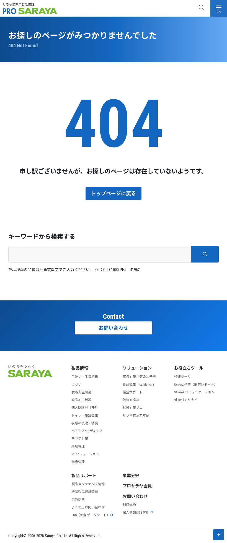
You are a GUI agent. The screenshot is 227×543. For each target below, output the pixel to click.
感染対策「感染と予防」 (141, 377)
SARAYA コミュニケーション (194, 392)
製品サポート (83, 475)
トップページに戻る (113, 193)
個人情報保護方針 (136, 513)
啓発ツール (182, 377)
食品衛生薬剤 (81, 392)
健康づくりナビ (185, 400)
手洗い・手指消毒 (84, 377)
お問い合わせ (113, 328)
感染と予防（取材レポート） (195, 384)
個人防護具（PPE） (85, 408)
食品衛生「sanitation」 (139, 384)
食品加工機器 (81, 400)
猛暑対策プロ (133, 408)
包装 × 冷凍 (131, 400)
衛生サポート (133, 392)
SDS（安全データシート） (90, 515)
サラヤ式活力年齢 (136, 415)
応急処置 (78, 500)
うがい (76, 384)
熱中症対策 (79, 439)
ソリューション (137, 368)
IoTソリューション (85, 454)
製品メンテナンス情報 (88, 484)
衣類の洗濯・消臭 (84, 423)
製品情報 (79, 368)
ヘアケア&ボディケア (87, 431)
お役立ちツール (188, 368)
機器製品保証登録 (84, 492)
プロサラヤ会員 (137, 486)
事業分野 (131, 475)
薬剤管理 (78, 446)
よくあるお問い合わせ (88, 507)
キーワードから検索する (41, 236)
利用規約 (129, 505)
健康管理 (78, 462)
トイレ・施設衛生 (84, 415)
